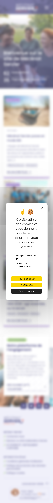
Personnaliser (26, 291)
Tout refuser (26, 285)
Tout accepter (26, 278)
